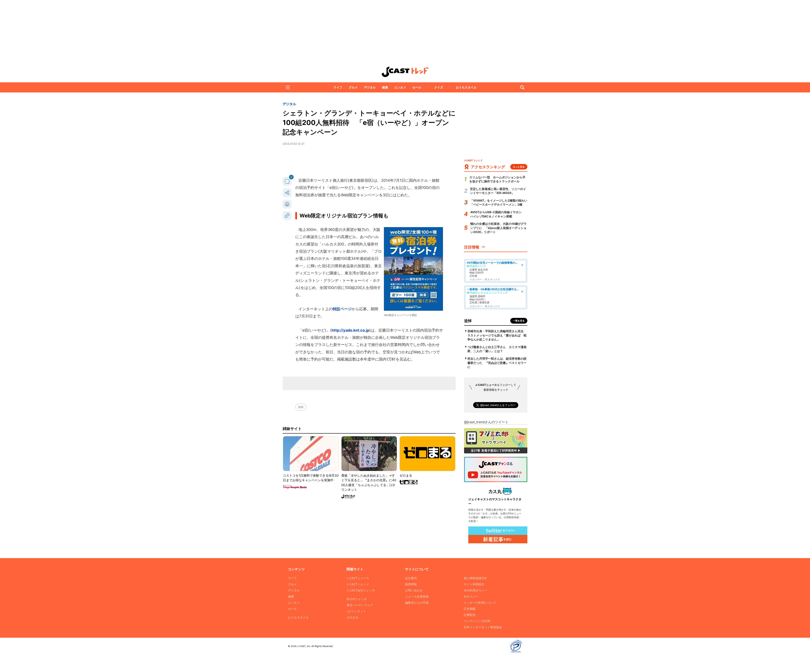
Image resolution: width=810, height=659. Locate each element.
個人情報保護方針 (475, 578)
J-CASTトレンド (358, 584)
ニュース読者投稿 (417, 596)
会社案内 (411, 578)
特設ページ (342, 309)
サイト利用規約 (474, 584)
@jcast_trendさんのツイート (486, 422)
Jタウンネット (356, 611)
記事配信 (469, 615)
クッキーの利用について (480, 602)
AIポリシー (471, 596)
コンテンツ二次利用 (477, 621)
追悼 (468, 321)
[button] (288, 87)
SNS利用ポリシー (475, 590)
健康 (385, 87)
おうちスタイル (466, 87)
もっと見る (519, 166)
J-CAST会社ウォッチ (361, 590)
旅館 (301, 407)
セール (416, 87)
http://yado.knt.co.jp (350, 330)
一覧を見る (519, 320)
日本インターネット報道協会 (483, 627)
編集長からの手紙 (417, 602)
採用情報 (411, 584)
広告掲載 (469, 608)
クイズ (438, 87)
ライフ (337, 87)
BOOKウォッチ (357, 599)
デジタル (370, 87)
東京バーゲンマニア (360, 605)
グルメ (353, 87)
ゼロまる (352, 617)
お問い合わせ (414, 590)
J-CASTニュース (358, 578)
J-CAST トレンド (405, 71)
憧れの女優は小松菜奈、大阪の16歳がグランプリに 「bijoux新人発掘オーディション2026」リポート (498, 228)
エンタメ (400, 87)
